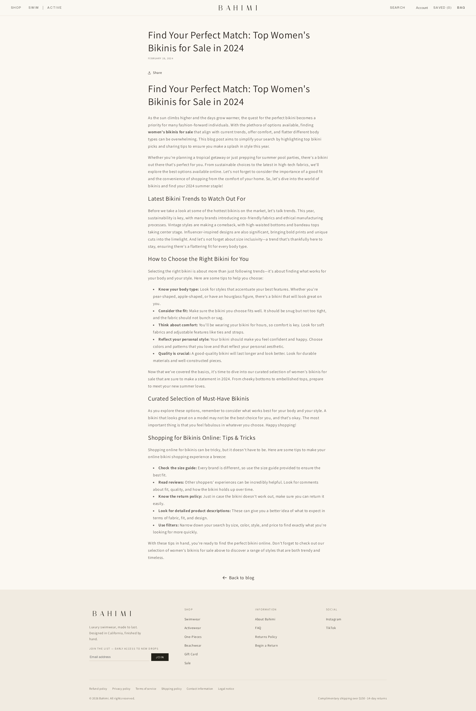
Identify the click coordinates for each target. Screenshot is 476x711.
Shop (16, 7)
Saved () (442, 7)
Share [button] (157, 72)
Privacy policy (121, 688)
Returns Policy (266, 636)
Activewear (192, 628)
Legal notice (226, 688)
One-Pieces (193, 636)
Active (54, 7)
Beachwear (193, 645)
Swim (34, 7)
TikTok (331, 628)
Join (160, 657)
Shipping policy (171, 688)
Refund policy (98, 688)
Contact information (200, 688)
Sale (187, 663)
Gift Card (191, 654)
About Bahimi (265, 619)
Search (397, 7)
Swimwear (192, 619)
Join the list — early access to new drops (123, 648)
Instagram (333, 619)
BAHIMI (239, 8)
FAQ (258, 628)
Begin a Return (266, 645)
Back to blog (241, 577)
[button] (461, 8)
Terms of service (146, 688)
